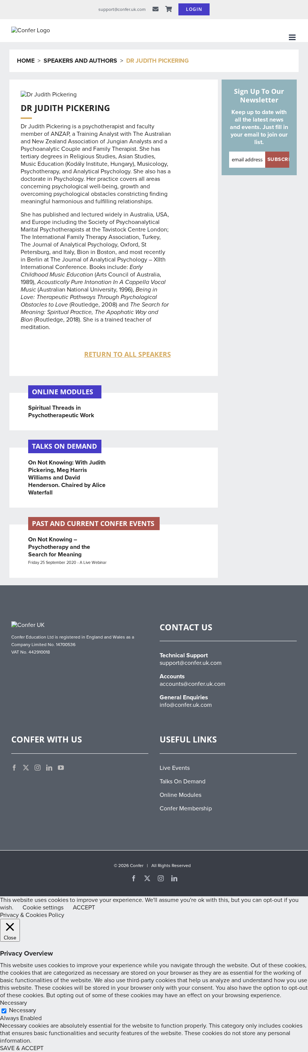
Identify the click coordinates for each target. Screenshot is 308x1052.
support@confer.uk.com (191, 663)
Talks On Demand (182, 781)
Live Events (175, 768)
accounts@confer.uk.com (192, 684)
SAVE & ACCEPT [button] (22, 1048)
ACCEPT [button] (84, 907)
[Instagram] (38, 768)
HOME (26, 61)
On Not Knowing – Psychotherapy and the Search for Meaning (59, 547)
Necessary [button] (13, 1003)
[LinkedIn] (49, 768)
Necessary (22, 1010)
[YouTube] (61, 768)
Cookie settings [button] (43, 907)
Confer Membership (186, 808)
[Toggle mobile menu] (293, 37)
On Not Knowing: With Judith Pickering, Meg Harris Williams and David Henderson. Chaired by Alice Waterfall (67, 477)
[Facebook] (14, 768)
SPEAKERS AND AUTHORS (80, 61)
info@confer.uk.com (186, 705)
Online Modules (180, 795)
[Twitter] (26, 768)
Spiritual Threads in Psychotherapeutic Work (61, 411)
